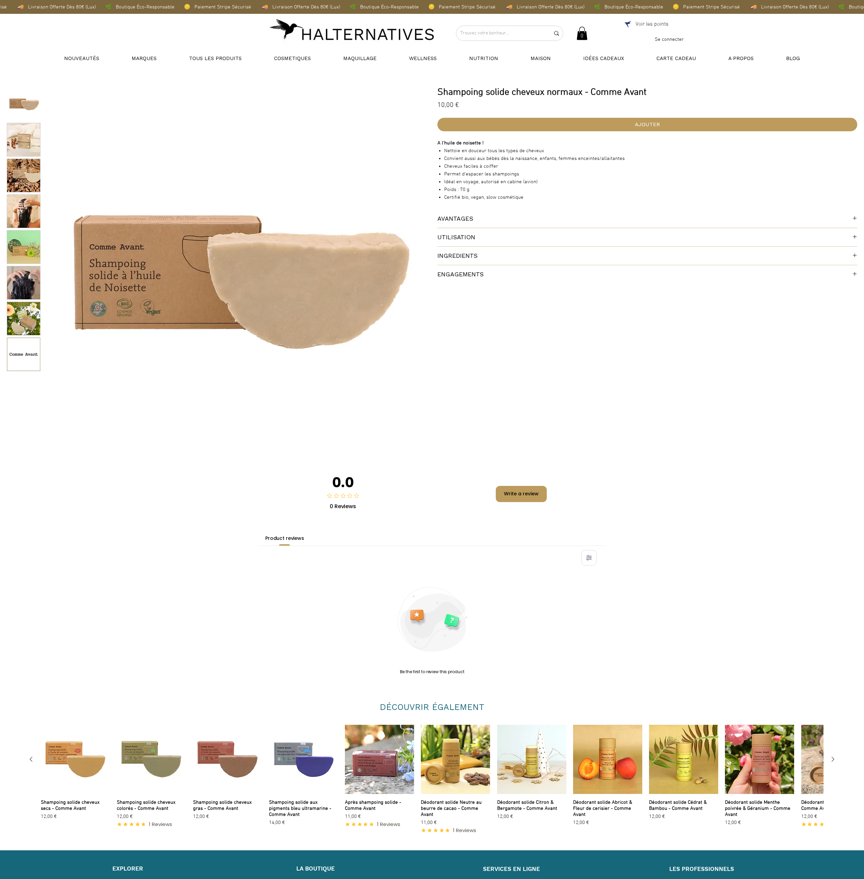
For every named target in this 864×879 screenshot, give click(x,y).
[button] (582, 33)
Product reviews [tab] (284, 538)
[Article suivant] (833, 759)
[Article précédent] (31, 759)
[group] (432, 779)
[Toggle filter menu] (589, 558)
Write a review (521, 493)
